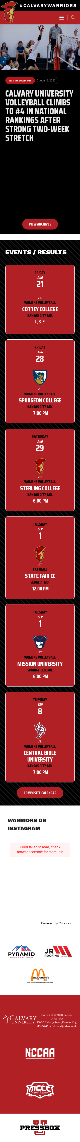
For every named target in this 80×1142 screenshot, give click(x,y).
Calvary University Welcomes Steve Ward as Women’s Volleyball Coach (39, 174)
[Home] (9, 8)
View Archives (40, 224)
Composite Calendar (40, 793)
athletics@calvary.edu (63, 1026)
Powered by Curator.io (56, 923)
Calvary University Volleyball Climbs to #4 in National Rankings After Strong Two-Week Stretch (39, 116)
